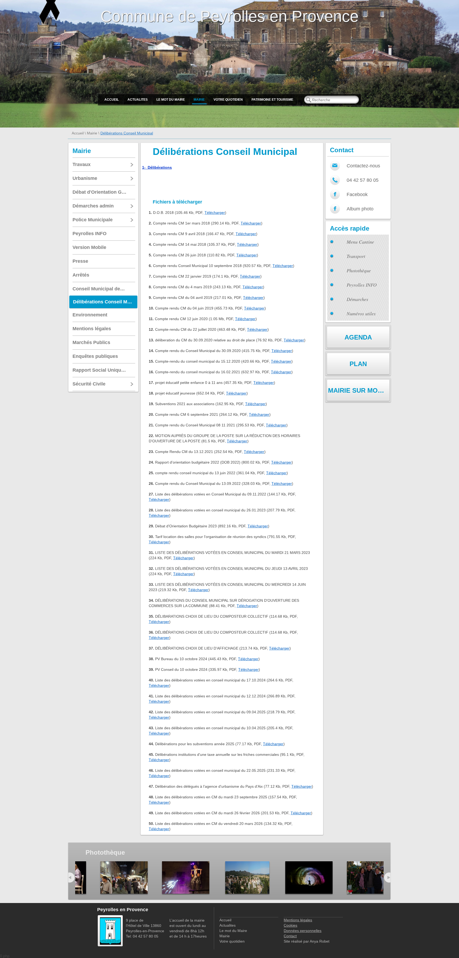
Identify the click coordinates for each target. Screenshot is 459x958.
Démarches (357, 299)
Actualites (138, 99)
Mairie (199, 99)
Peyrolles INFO (362, 285)
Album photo (360, 208)
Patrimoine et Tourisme (272, 99)
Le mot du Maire (170, 99)
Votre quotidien (228, 99)
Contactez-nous (363, 165)
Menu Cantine (360, 242)
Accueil (111, 99)
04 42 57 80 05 (363, 180)
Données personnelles (302, 931)
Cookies (290, 925)
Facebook (357, 194)
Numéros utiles (361, 313)
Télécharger (215, 212)
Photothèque (359, 270)
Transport (356, 256)
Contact (290, 936)
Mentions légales (298, 920)
